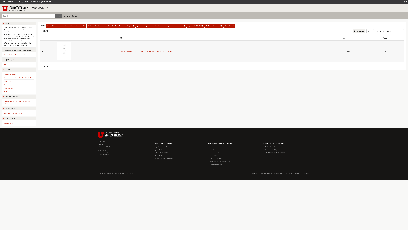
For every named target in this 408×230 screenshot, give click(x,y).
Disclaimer (296, 174)
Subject (8, 70)
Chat (26, 2)
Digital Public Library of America (275, 153)
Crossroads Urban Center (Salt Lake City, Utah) (18, 78)
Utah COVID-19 (40, 7)
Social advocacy (8, 88)
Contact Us (102, 150)
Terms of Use (159, 155)
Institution (10, 109)
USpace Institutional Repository (220, 161)
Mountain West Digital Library (274, 150)
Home (4, 2)
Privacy (254, 174)
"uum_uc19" (213, 26)
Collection (10, 118)
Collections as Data (216, 155)
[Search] (58, 16)
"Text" (229, 26)
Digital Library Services (162, 147)
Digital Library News (216, 158)
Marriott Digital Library (217, 147)
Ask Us (18, 2)
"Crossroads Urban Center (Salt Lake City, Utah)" (65, 26)
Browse (11, 2)
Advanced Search (70, 16)
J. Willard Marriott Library (105, 142)
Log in (405, 2)
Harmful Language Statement (40, 2)
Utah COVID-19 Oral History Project (14, 55)
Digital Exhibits (214, 153)
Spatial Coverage (12, 97)
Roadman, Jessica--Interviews (12, 85)
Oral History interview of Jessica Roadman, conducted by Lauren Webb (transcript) (150, 51)
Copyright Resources (161, 153)
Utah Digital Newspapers (217, 150)
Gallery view (359, 31)
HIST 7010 (7, 64)
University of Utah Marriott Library (14, 113)
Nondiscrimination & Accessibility (271, 174)
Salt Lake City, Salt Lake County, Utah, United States (17, 102)
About (7, 23)
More (5, 91)
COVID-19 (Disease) (10, 74)
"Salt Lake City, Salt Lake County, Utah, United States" (160, 26)
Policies (306, 174)
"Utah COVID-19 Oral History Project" (110, 26)
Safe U (288, 174)
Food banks (7, 81)
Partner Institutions (271, 147)
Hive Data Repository (216, 164)
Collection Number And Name (18, 50)
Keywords (9, 60)
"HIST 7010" (195, 26)
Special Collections (160, 150)
